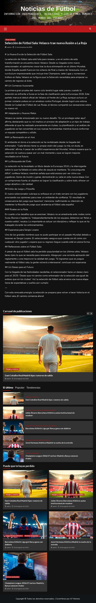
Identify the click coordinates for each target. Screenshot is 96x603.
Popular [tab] (19, 387)
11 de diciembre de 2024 (23, 47)
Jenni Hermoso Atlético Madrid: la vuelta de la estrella (49, 443)
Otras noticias (10, 40)
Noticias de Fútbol (48, 8)
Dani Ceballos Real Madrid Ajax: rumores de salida (29, 375)
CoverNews (61, 598)
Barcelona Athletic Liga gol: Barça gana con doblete (48, 428)
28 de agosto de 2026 (21, 379)
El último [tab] (8, 387)
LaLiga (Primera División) (47, 410)
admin (9, 47)
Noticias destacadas (49, 426)
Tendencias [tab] (33, 387)
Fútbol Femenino (44, 440)
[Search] (90, 29)
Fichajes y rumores (12, 369)
